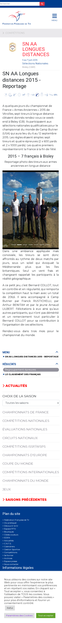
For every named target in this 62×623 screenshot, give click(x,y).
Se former (8, 555)
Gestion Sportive (12, 549)
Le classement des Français (23, 374)
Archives (8, 558)
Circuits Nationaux (20, 438)
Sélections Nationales (35, 63)
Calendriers (9, 546)
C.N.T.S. (7, 543)
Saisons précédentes (25, 500)
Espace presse (10, 561)
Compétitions (10, 552)
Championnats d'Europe (24, 455)
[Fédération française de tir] (20, 18)
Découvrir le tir (11, 526)
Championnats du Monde (25, 481)
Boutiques (9, 531)
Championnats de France (25, 412)
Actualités (15, 386)
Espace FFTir (10, 529)
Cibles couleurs (11, 534)
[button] (6, 209)
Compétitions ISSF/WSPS (24, 446)
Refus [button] (10, 608)
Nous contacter (11, 564)
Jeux (6, 489)
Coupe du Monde (17, 463)
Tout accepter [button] (45, 615)
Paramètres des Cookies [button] (19, 615)
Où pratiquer (10, 523)
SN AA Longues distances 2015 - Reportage (31, 356)
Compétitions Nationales (25, 421)
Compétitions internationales (30, 472)
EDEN (7, 537)
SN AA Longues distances (35, 49)
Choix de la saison (19, 396)
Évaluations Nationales (24, 429)
